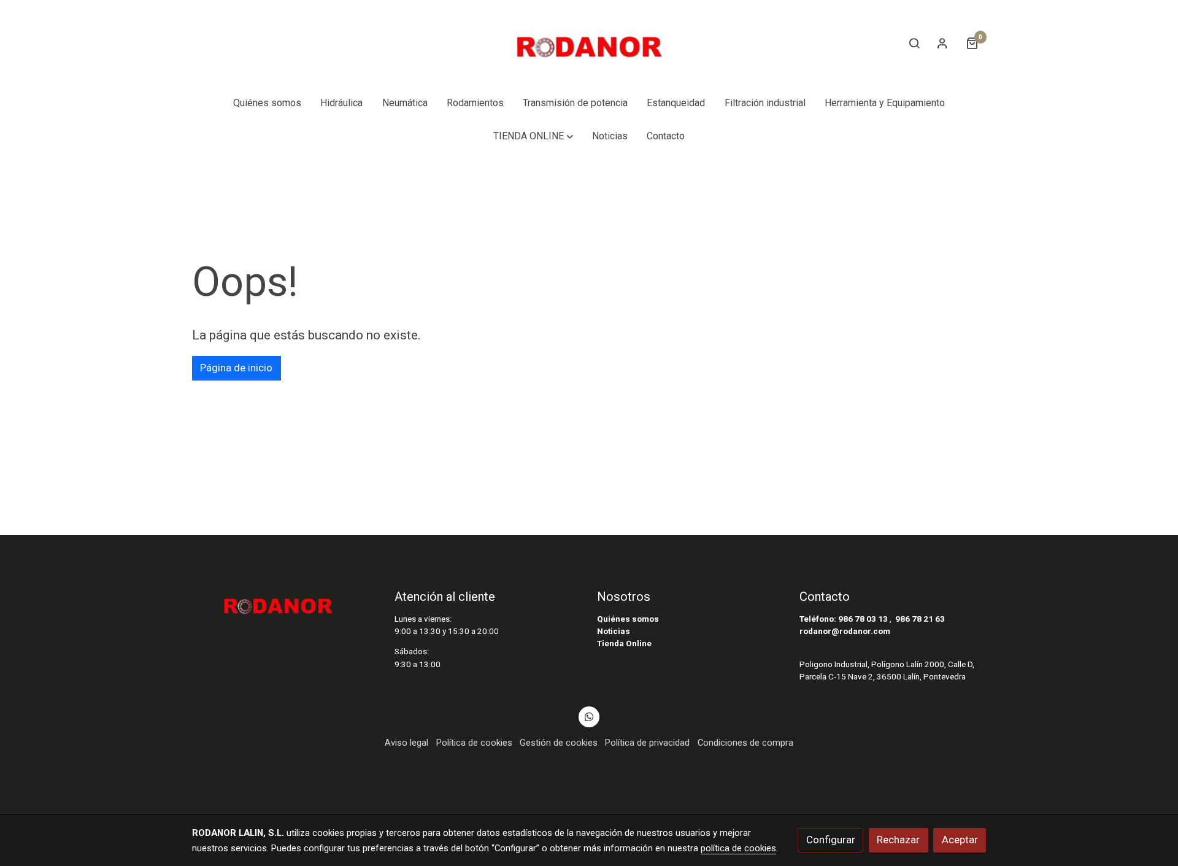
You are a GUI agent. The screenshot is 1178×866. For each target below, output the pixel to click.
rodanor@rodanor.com (844, 631)
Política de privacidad (647, 742)
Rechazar (898, 839)
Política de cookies (474, 742)
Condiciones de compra (745, 742)
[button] (532, 136)
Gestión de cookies (559, 742)
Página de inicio (236, 367)
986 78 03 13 (863, 619)
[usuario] (942, 43)
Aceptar (960, 839)
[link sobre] (285, 602)
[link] (589, 43)
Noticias (613, 631)
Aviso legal (406, 742)
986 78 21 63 (920, 619)
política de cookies (738, 848)
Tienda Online (624, 643)
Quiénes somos (628, 619)
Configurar (830, 839)
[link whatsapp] (589, 716)
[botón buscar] (914, 43)
